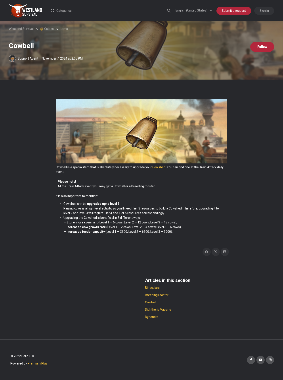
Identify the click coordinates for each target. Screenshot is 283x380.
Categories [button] (64, 10)
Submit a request (234, 10)
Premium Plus (37, 363)
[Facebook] (207, 252)
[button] (194, 10)
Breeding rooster (156, 295)
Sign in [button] (264, 10)
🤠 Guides (47, 29)
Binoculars (152, 287)
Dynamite (152, 317)
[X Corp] (216, 252)
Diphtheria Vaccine (158, 309)
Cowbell (150, 302)
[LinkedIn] (225, 252)
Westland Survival (21, 29)
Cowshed (158, 167)
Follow (262, 46)
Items (64, 29)
